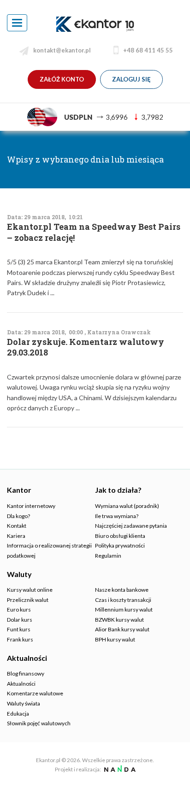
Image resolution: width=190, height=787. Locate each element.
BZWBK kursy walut (119, 619)
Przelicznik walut (27, 599)
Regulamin (108, 555)
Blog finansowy (25, 673)
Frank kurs (20, 639)
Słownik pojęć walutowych (39, 723)
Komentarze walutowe (35, 693)
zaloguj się (131, 79)
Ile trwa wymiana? (116, 516)
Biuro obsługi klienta (120, 535)
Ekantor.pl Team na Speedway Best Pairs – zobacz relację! (93, 232)
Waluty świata (23, 703)
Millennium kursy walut (124, 609)
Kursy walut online (30, 589)
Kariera (16, 535)
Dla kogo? (18, 516)
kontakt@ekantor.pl (62, 50)
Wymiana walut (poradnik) (127, 505)
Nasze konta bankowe (121, 589)
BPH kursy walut (115, 639)
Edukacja (18, 713)
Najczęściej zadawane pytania (131, 525)
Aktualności (21, 683)
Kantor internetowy (31, 505)
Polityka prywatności (120, 545)
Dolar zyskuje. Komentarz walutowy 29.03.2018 (85, 347)
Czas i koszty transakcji (123, 599)
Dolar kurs (19, 619)
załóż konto (62, 79)
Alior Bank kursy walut (122, 629)
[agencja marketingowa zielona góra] (119, 769)
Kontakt (16, 525)
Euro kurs (19, 609)
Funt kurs (18, 629)
